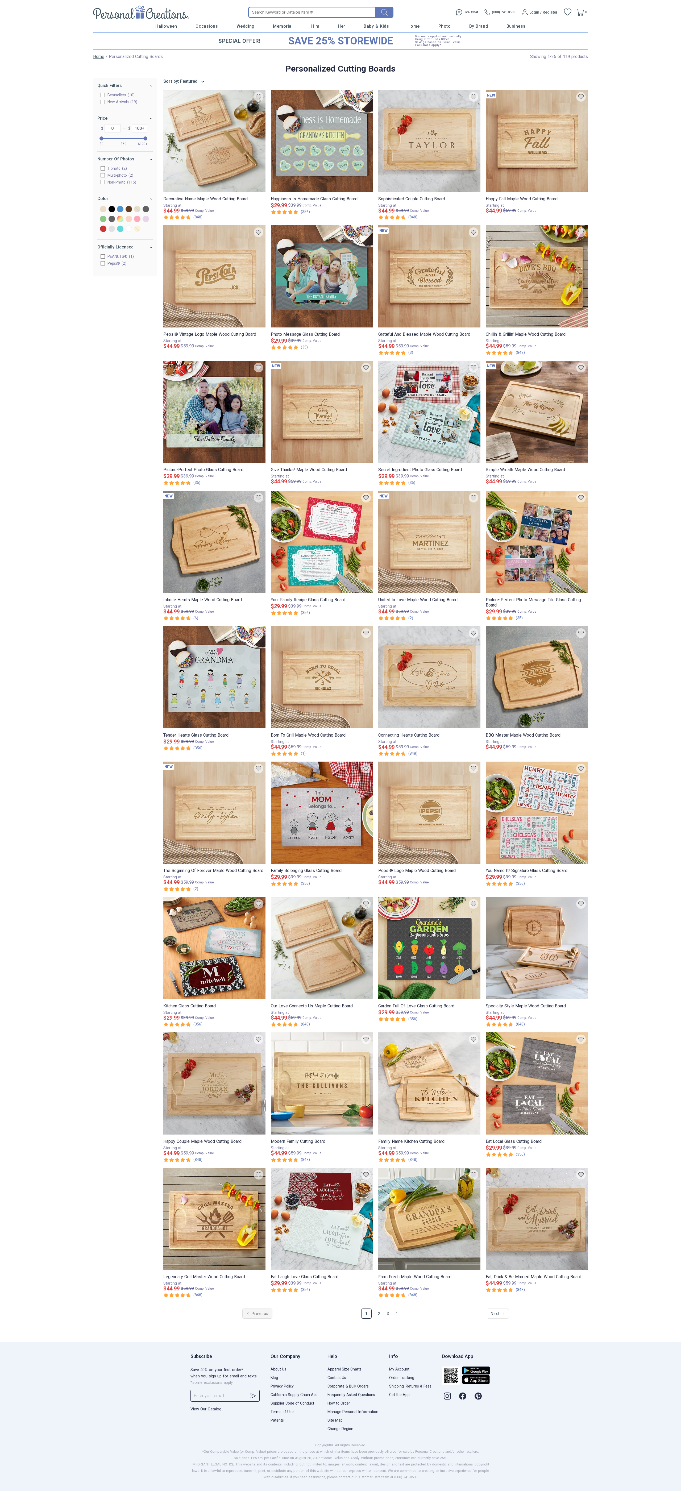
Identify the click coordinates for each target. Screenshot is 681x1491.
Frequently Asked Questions (351, 1395)
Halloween (166, 26)
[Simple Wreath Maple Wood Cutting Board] (537, 412)
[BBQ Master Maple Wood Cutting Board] (537, 677)
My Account (399, 1369)
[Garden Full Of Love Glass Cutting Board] (429, 948)
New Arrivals (121, 102)
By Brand (478, 26)
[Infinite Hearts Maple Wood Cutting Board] (214, 542)
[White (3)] (129, 229)
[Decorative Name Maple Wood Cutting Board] (214, 141)
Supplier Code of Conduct (292, 1403)
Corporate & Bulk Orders (348, 1386)
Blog (274, 1378)
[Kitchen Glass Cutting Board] (214, 948)
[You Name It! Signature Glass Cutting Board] (537, 813)
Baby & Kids (376, 26)
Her (341, 26)
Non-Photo (121, 182)
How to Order (338, 1403)
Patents (277, 1420)
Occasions (207, 26)
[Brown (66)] (129, 209)
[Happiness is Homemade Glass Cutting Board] (322, 141)
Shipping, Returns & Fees (410, 1386)
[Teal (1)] (120, 229)
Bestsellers (120, 95)
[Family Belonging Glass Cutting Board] (322, 813)
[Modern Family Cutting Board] (322, 1083)
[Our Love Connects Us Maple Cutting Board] (322, 948)
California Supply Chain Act (294, 1395)
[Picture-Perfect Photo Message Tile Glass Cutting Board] (537, 542)
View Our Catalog (205, 1409)
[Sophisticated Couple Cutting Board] (429, 141)
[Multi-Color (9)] (120, 219)
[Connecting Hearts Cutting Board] (429, 677)
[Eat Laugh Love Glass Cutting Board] (322, 1219)
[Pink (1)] (137, 219)
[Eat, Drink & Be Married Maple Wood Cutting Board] (537, 1219)
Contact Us (336, 1378)
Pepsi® (116, 263)
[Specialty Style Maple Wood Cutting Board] (537, 948)
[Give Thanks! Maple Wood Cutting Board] (322, 412)
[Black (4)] (112, 209)
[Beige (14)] (103, 209)
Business (516, 26)
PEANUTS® (119, 256)
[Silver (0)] (112, 229)
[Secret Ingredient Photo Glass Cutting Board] (429, 412)
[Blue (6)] (120, 209)
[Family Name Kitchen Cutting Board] (429, 1083)
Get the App (399, 1395)
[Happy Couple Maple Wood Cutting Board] (214, 1083)
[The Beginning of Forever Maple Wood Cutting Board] (214, 813)
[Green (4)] (103, 219)
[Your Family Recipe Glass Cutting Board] (322, 542)
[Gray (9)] (146, 209)
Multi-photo (119, 175)
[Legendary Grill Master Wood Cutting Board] (214, 1219)
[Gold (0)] (137, 209)
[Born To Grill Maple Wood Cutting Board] (322, 677)
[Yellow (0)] (137, 229)
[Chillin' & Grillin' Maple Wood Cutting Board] (537, 276)
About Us (278, 1369)
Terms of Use (282, 1412)
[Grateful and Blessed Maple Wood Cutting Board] (429, 276)
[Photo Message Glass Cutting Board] (322, 276)
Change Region (340, 1429)
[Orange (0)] (129, 219)
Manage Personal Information (352, 1412)
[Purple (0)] (146, 219)
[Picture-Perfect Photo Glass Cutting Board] (214, 412)
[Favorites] (568, 12)
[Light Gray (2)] (112, 219)
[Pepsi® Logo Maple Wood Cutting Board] (429, 813)
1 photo (116, 168)
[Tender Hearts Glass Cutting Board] (214, 677)
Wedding (245, 26)
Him (315, 26)
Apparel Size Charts (344, 1369)
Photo (444, 26)
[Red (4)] (103, 229)
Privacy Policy (282, 1386)
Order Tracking (401, 1378)
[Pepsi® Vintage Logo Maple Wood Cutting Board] (214, 276)
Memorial (283, 26)
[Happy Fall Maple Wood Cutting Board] (537, 141)
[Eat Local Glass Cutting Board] (537, 1083)
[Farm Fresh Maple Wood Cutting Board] (429, 1219)
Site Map (335, 1420)
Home (414, 26)
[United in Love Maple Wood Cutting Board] (429, 542)
